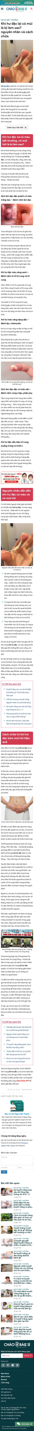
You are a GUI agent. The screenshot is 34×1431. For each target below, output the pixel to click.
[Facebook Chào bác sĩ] (3, 1365)
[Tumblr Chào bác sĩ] (17, 1365)
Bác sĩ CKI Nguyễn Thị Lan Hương (12, 1412)
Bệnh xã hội (5, 1377)
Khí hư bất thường (9, 20)
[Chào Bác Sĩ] (17, 3)
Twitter (3, 1146)
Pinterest (24, 1143)
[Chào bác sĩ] (16, 9)
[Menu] (2, 9)
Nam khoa (5, 1374)
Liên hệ (3, 1401)
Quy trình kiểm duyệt (8, 1398)
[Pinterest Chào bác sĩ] (8, 1365)
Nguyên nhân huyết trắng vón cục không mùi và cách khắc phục (17, 1037)
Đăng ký (28, 1356)
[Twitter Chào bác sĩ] (12, 1365)
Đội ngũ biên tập (6, 1395)
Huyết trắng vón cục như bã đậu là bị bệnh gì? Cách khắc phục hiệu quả (18, 692)
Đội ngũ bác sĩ (6, 1392)
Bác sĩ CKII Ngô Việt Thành (17, 1114)
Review (4, 1380)
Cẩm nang (5, 1383)
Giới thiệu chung (6, 1389)
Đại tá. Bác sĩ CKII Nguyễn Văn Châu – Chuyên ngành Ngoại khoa (14, 1408)
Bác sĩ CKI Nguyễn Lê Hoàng (11, 1416)
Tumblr (12, 1146)
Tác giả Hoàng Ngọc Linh (9, 1419)
